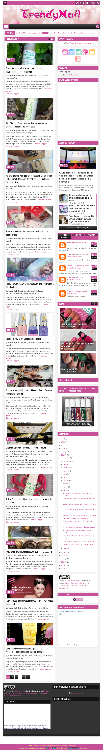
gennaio (66, 548)
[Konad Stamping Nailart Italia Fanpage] (66, 615)
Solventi (43, 239)
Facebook (80, 3)
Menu (5, 3)
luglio (65, 474)
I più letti (78, 235)
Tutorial (10, 189)
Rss (97, 3)
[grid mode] (52, 38)
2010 (63, 562)
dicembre (66, 458)
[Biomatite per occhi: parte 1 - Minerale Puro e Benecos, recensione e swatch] (30, 376)
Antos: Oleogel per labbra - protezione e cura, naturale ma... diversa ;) (29, 501)
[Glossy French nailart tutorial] (78, 340)
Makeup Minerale (24, 400)
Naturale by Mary (12, 78)
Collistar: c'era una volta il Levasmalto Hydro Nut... (80, 515)
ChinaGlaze (24, 555)
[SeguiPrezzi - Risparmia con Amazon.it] (78, 43)
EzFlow (22, 186)
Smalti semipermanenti (39, 186)
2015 (63, 452)
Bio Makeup (39, 398)
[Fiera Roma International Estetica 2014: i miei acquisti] (30, 537)
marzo (65, 487)
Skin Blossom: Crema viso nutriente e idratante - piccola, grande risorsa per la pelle (26, 125)
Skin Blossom (23, 133)
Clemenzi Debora (74, 581)
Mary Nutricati (13, 75)
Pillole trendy (14, 456)
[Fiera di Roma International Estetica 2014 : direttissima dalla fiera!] (30, 586)
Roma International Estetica (18, 558)
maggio (66, 480)
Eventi (22, 608)
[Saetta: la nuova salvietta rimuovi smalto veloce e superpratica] (30, 217)
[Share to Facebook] (45, 44)
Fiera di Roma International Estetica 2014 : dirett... (80, 541)
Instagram (87, 3)
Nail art (28, 186)
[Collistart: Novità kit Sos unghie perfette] (30, 324)
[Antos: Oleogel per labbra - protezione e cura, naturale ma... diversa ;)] (30, 485)
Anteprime (23, 291)
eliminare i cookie (73, 748)
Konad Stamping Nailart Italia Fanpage (70, 611)
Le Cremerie (41, 555)
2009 (63, 565)
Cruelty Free (32, 130)
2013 (63, 552)
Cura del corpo (47, 656)
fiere (34, 555)
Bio (30, 75)
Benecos (28, 398)
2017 (63, 445)
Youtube (83, 3)
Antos (27, 75)
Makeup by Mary (11, 400)
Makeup (46, 398)
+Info (54, 748)
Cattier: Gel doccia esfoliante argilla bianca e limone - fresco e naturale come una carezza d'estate (29, 650)
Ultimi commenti (64, 236)
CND (31, 555)
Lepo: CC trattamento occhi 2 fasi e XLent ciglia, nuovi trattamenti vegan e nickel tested (82, 208)
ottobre (65, 464)
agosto (65, 471)
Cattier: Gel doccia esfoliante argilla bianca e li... (79, 544)
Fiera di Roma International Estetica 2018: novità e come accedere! (64, 33)
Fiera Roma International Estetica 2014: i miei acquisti (29, 551)
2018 (63, 442)
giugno (65, 477)
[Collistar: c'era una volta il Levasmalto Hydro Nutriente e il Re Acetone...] (30, 269)
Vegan (30, 133)
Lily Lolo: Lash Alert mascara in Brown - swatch (26, 447)
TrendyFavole (10, 293)
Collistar (31, 291)
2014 (63, 455)
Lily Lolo (49, 451)
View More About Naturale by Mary (78, 228)
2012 (63, 555)
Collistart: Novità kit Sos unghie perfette (23, 338)
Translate (74, 75)
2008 (63, 568)
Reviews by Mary (34, 239)
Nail (26, 239)
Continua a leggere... (13, 94)
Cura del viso (36, 75)
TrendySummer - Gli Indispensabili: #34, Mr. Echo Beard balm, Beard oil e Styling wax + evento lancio (82, 219)
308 (23, 677)
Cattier (30, 656)
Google (90, 3)
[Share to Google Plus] (51, 44)
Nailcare (41, 343)
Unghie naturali (34, 293)
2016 (63, 448)
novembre (66, 461)
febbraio (66, 490)
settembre (66, 468)
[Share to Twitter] (48, 44)
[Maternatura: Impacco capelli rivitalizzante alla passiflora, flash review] (63, 198)
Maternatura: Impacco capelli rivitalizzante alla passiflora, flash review (81, 198)
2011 (63, 559)
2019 (63, 439)
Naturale (45, 75)
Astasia (11, 186)
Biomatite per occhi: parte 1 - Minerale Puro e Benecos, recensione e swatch (29, 392)
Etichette (91, 235)
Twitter (76, 3)
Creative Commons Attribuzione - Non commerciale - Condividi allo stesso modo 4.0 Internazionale (74, 585)
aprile (65, 484)
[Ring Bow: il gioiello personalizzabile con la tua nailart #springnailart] (78, 318)
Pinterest (94, 3)
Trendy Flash (23, 456)
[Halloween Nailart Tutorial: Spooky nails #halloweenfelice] (78, 363)
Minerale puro (35, 400)
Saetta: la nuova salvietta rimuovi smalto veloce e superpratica (27, 233)
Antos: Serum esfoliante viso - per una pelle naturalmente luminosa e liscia (24, 70)
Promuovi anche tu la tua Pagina (69, 645)
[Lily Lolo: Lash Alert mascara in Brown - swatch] (30, 433)
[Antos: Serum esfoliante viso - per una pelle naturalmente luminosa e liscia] (30, 54)
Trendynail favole (22, 293)
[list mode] (48, 38)
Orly (7, 558)
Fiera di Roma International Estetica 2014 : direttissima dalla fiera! (29, 602)
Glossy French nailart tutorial (71, 346)
